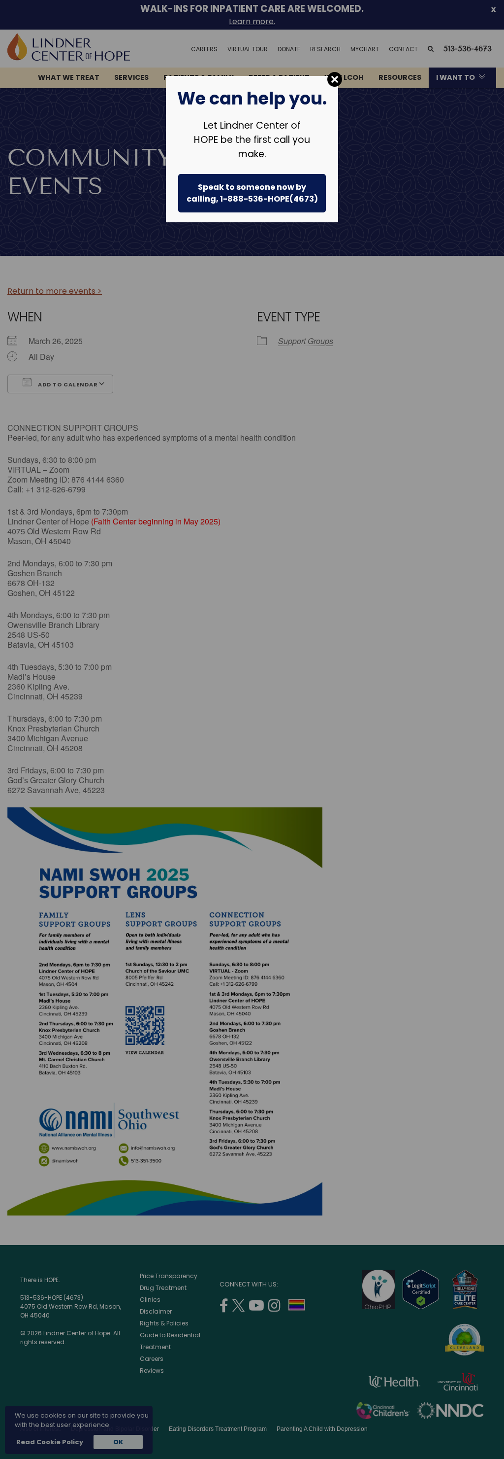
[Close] (334, 79)
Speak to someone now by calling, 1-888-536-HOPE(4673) (252, 193)
